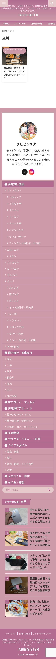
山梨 (9, 365)
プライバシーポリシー (42, 633)
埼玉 (9, 371)
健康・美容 (13, 451)
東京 (9, 359)
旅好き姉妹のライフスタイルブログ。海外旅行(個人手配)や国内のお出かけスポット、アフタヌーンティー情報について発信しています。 (28, 642)
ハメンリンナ (16, 230)
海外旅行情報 (36, 23)
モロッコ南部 (16, 333)
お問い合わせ (24, 633)
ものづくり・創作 (19, 476)
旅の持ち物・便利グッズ (20, 420)
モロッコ (12, 314)
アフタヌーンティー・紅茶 (24, 439)
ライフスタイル (17, 445)
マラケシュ (15, 320)
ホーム (6, 23)
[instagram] (31, 172)
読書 (9, 470)
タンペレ (14, 210)
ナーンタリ (15, 223)
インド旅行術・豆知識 (21, 307)
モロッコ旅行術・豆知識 (22, 340)
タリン (12, 256)
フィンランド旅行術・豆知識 (24, 243)
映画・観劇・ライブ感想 (20, 463)
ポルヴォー (15, 203)
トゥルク (14, 216)
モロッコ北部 (16, 327)
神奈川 (10, 377)
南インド (14, 294)
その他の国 (13, 346)
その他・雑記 (16, 482)
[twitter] (25, 172)
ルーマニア (13, 268)
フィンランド (14, 190)
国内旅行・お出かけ (20, 352)
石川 (9, 389)
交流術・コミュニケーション (22, 426)
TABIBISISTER (28, 15)
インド (10, 281)
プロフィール (20, 23)
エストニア (13, 249)
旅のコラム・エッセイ (21, 402)
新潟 (9, 383)
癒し (9, 457)
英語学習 (13, 432)
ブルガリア (13, 262)
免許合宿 (12, 396)
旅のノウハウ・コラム (19, 414)
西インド (14, 300)
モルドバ (12, 275)
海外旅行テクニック (20, 408)
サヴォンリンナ (17, 236)
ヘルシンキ (15, 197)
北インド (14, 287)
